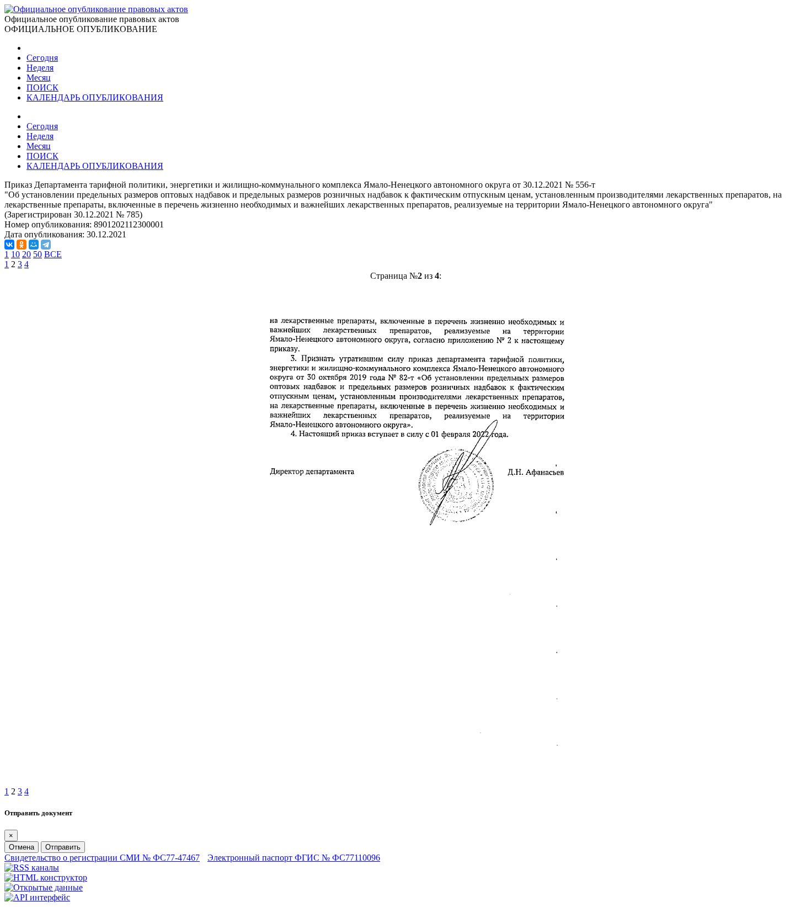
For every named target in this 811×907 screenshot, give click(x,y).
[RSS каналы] (31, 867)
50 (37, 254)
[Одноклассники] (21, 245)
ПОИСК (42, 87)
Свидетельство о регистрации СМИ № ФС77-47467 (102, 857)
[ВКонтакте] (9, 245)
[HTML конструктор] (45, 877)
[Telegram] (46, 245)
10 (15, 254)
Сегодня (42, 57)
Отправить (63, 847)
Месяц (38, 77)
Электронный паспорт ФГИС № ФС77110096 (293, 857)
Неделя (40, 67)
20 (26, 254)
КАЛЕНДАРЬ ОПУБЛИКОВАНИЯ (94, 97)
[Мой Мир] (34, 245)
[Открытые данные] (43, 887)
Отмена (21, 847)
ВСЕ (53, 254)
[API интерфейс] (37, 897)
